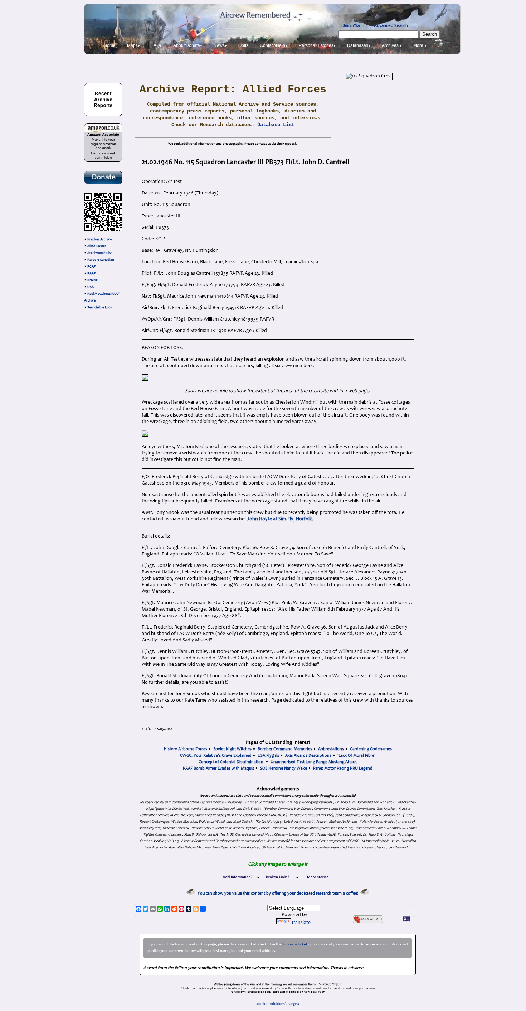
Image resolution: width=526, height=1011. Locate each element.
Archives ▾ (392, 45)
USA (90, 287)
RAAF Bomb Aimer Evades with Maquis (218, 768)
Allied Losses (96, 246)
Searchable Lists (99, 307)
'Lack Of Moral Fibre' (356, 756)
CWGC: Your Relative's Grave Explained (216, 756)
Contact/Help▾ (273, 45)
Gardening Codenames (371, 749)
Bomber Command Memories (285, 749)
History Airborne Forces (185, 749)
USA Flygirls (268, 756)
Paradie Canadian (100, 260)
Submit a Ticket (294, 945)
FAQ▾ (156, 45)
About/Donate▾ (187, 45)
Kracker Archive (99, 239)
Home (110, 45)
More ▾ (420, 45)
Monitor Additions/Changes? (277, 1004)
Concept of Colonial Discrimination (231, 762)
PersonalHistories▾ (317, 45)
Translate (301, 922)
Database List (275, 124)
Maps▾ (133, 45)
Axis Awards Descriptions (308, 756)
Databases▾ (358, 45)
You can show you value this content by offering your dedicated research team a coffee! (279, 893)
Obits (243, 45)
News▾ (220, 45)
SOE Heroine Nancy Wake (283, 768)
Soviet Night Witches (232, 749)
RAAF (91, 273)
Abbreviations (331, 749)
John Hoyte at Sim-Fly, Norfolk (279, 519)
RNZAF (92, 280)
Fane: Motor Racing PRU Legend (342, 768)
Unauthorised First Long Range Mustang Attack (314, 762)
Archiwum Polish (99, 253)
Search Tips (351, 26)
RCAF (91, 267)
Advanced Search (391, 25)
